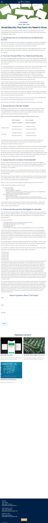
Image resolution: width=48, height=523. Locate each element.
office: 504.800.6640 (7, 515)
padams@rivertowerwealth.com (10, 511)
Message (3, 312)
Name (2, 297)
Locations (24, 519)
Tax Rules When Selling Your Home (34, 355)
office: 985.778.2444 (7, 504)
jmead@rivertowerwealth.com (9, 505)
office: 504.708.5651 (7, 509)
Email (2, 305)
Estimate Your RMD (7, 355)
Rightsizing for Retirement (9, 379)
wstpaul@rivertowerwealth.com (9, 516)
